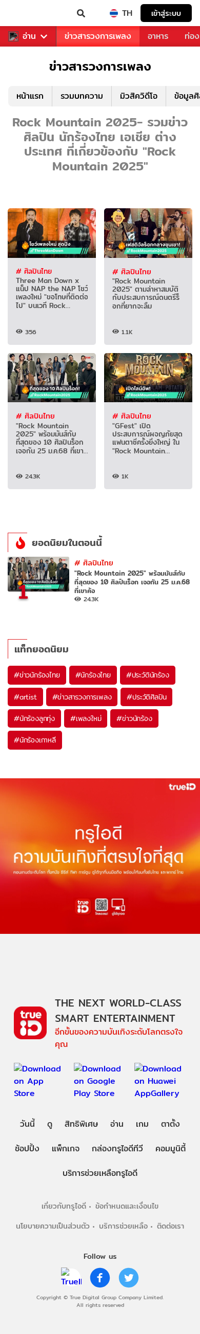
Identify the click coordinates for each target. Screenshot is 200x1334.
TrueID (28, 13)
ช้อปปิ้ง (27, 1148)
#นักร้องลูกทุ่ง (34, 718)
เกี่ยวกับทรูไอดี (64, 1206)
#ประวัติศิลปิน (146, 697)
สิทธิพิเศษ (81, 1124)
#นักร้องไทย (93, 675)
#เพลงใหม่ (85, 718)
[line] (71, 1277)
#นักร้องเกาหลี (35, 740)
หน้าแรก (30, 96)
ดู (49, 1124)
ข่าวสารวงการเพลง (98, 36)
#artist (25, 697)
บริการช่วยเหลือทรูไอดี (100, 1173)
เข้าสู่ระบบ (166, 13)
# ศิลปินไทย (34, 271)
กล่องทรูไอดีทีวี (117, 1148)
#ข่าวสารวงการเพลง (82, 697)
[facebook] (100, 1277)
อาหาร (158, 36)
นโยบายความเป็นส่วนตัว (53, 1226)
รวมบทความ (82, 96)
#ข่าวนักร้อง (134, 718)
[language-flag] (114, 13)
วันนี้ (27, 1124)
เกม (142, 1124)
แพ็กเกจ (65, 1148)
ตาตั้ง (170, 1124)
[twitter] (128, 1277)
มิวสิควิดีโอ (138, 96)
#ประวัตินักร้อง (147, 675)
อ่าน (29, 36)
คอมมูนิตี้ (170, 1148)
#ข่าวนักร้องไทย (37, 675)
